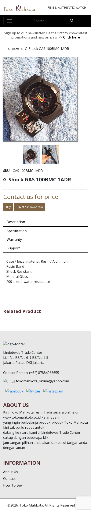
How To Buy (13, 485)
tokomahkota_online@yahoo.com (42, 381)
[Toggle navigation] (9, 21)
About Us (10, 471)
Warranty (14, 239)
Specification (17, 231)
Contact (9, 478)
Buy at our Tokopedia (29, 207)
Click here (71, 37)
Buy (8, 207)
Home (15, 49)
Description (16, 221)
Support (13, 248)
